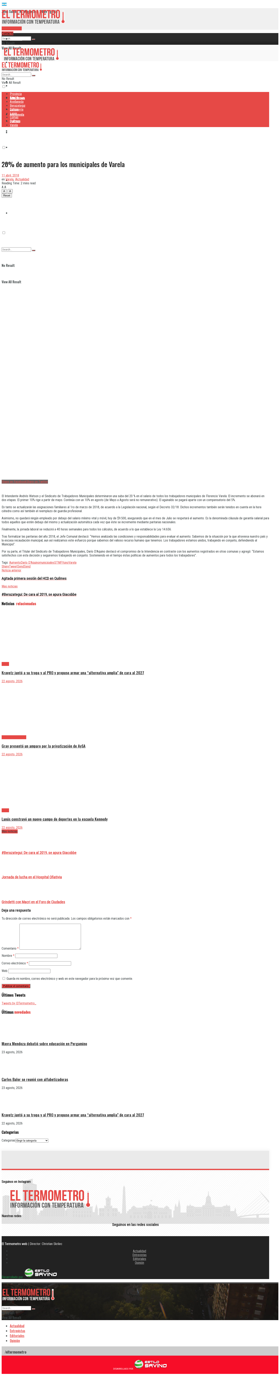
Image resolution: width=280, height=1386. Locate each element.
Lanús (13, 113)
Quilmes (15, 196)
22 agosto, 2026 (12, 681)
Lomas (14, 117)
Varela (14, 125)
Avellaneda (17, 102)
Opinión (139, 1263)
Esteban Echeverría (14, 737)
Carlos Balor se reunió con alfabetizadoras (35, 1079)
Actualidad (139, 1251)
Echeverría (17, 147)
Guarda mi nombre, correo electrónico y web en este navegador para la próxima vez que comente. (70, 979)
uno (66, 562)
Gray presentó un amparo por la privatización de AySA (43, 746)
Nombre (8, 956)
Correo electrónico (15, 963)
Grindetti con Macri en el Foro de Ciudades (33, 902)
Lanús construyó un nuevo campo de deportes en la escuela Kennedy (55, 819)
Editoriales (139, 1259)
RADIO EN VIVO (12, 28)
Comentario (10, 948)
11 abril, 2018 (10, 175)
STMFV (59, 562)
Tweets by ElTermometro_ (19, 1003)
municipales (46, 562)
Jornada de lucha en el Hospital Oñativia (32, 877)
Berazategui (18, 131)
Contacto (7, 33)
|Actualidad (22, 179)
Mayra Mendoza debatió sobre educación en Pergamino (44, 1043)
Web (4, 971)
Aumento (15, 562)
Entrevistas (139, 1255)
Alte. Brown (17, 98)
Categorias (8, 1140)
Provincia (16, 39)
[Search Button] (33, 39)
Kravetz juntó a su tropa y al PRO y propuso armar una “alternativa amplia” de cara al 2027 (73, 672)
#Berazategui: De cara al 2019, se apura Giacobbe (39, 852)
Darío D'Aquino (30, 562)
